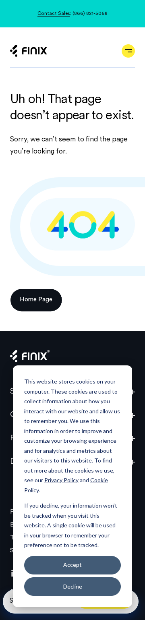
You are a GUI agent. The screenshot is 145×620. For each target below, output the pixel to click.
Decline (72, 586)
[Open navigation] (128, 51)
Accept (72, 564)
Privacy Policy (61, 480)
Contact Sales (53, 13)
